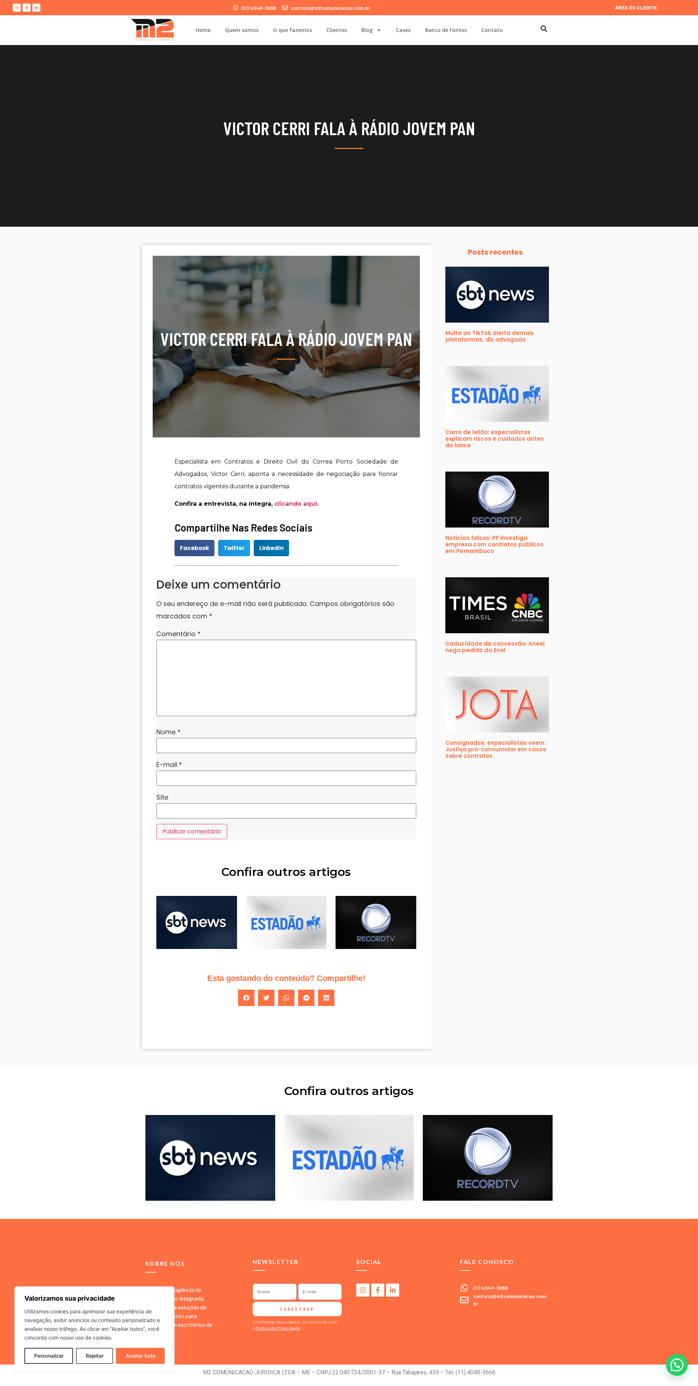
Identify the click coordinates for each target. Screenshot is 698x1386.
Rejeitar (95, 1356)
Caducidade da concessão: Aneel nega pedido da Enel (495, 647)
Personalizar (49, 1356)
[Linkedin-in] (36, 8)
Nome (168, 732)
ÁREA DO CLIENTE (636, 7)
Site (162, 797)
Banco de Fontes (446, 30)
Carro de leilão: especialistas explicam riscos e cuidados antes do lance (494, 438)
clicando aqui (295, 503)
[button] (544, 29)
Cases (403, 30)
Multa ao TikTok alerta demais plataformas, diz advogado (489, 336)
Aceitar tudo (140, 1356)
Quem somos (241, 30)
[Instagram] (17, 8)
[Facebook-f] (27, 8)
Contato (492, 30)
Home (203, 30)
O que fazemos (292, 30)
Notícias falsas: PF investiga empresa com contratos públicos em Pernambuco (494, 544)
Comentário (178, 634)
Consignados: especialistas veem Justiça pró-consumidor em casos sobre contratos (495, 749)
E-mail (169, 764)
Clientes (336, 30)
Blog (367, 30)
